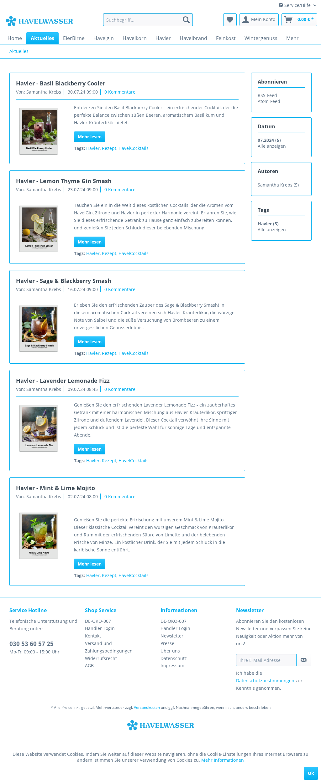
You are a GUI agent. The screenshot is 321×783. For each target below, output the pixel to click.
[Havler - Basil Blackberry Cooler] (38, 131)
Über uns (170, 651)
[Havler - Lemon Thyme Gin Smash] (38, 229)
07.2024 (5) (269, 140)
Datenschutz (173, 658)
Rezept (109, 148)
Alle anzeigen (272, 146)
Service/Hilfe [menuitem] (297, 5)
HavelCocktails (133, 148)
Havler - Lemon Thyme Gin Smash (64, 181)
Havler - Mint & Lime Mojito (55, 488)
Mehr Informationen (222, 760)
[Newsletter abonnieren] (303, 660)
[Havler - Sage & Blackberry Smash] (38, 329)
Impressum (172, 665)
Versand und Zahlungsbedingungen (109, 647)
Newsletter (171, 636)
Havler (93, 148)
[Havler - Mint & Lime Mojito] (38, 536)
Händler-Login (100, 628)
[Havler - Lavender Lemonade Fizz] (38, 429)
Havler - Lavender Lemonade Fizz (63, 380)
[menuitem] (148, 19)
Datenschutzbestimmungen (265, 680)
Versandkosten (147, 707)
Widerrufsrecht (101, 658)
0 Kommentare (119, 92)
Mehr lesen (90, 137)
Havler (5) (268, 224)
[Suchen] (186, 19)
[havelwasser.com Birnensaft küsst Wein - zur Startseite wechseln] (39, 21)
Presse (167, 643)
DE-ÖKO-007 (98, 621)
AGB (89, 665)
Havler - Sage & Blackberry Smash (63, 280)
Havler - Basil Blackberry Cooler (60, 83)
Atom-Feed (269, 101)
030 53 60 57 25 (31, 644)
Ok (311, 773)
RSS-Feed (267, 95)
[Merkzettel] (230, 19)
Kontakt (93, 636)
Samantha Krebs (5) (278, 185)
